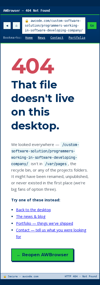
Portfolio (77, 37)
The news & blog (30, 216)
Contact (56, 37)
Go (92, 25)
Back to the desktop (33, 209)
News (41, 37)
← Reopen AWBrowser (42, 254)
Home (29, 37)
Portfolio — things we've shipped (44, 223)
